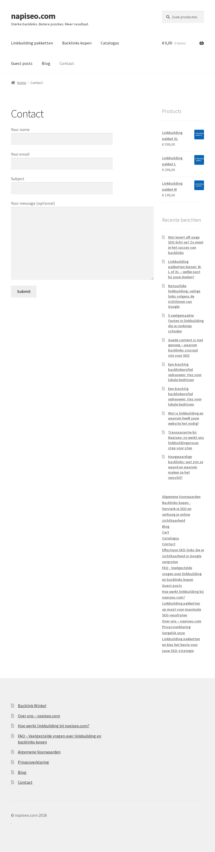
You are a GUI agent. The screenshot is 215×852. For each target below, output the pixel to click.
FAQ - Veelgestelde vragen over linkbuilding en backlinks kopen (182, 573)
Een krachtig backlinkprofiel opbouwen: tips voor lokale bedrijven (185, 372)
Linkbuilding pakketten (32, 43)
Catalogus (110, 43)
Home (21, 82)
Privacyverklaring (176, 626)
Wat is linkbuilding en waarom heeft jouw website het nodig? (185, 418)
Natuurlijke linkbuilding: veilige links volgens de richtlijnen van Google (184, 296)
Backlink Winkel (32, 705)
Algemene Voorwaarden (181, 496)
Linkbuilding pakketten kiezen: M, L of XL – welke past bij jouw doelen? (185, 269)
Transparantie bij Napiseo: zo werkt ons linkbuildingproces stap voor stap (186, 440)
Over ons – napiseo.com (181, 621)
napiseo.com (33, 16)
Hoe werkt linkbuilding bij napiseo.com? (53, 725)
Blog (46, 63)
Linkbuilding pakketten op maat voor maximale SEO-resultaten (181, 609)
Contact (67, 63)
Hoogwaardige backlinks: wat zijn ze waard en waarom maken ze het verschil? (185, 467)
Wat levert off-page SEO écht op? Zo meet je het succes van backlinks (185, 245)
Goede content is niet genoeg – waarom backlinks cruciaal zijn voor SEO (185, 348)
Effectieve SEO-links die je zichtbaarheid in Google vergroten (183, 556)
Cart (165, 532)
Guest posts (22, 63)
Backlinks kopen (77, 43)
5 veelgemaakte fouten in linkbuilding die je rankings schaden (186, 323)
